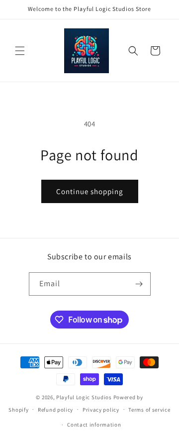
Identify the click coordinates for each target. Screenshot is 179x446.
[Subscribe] (139, 284)
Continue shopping (89, 191)
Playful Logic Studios (84, 397)
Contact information (94, 424)
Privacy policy (101, 409)
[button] (20, 51)
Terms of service (149, 409)
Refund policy (55, 409)
